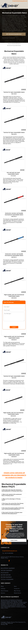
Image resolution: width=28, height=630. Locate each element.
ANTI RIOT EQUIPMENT (6, 570)
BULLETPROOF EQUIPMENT (8, 568)
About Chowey (4, 590)
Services (3, 593)
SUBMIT (14, 327)
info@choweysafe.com (21, 1)
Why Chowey (17, 590)
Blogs (2, 586)
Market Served (17, 593)
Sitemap (3, 624)
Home (9, 43)
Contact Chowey (14, 540)
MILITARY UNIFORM (6, 574)
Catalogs (3, 588)
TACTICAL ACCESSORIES (7, 579)
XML (7, 624)
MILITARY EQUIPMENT (6, 577)
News (15, 586)
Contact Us (16, 588)
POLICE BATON (15, 43)
